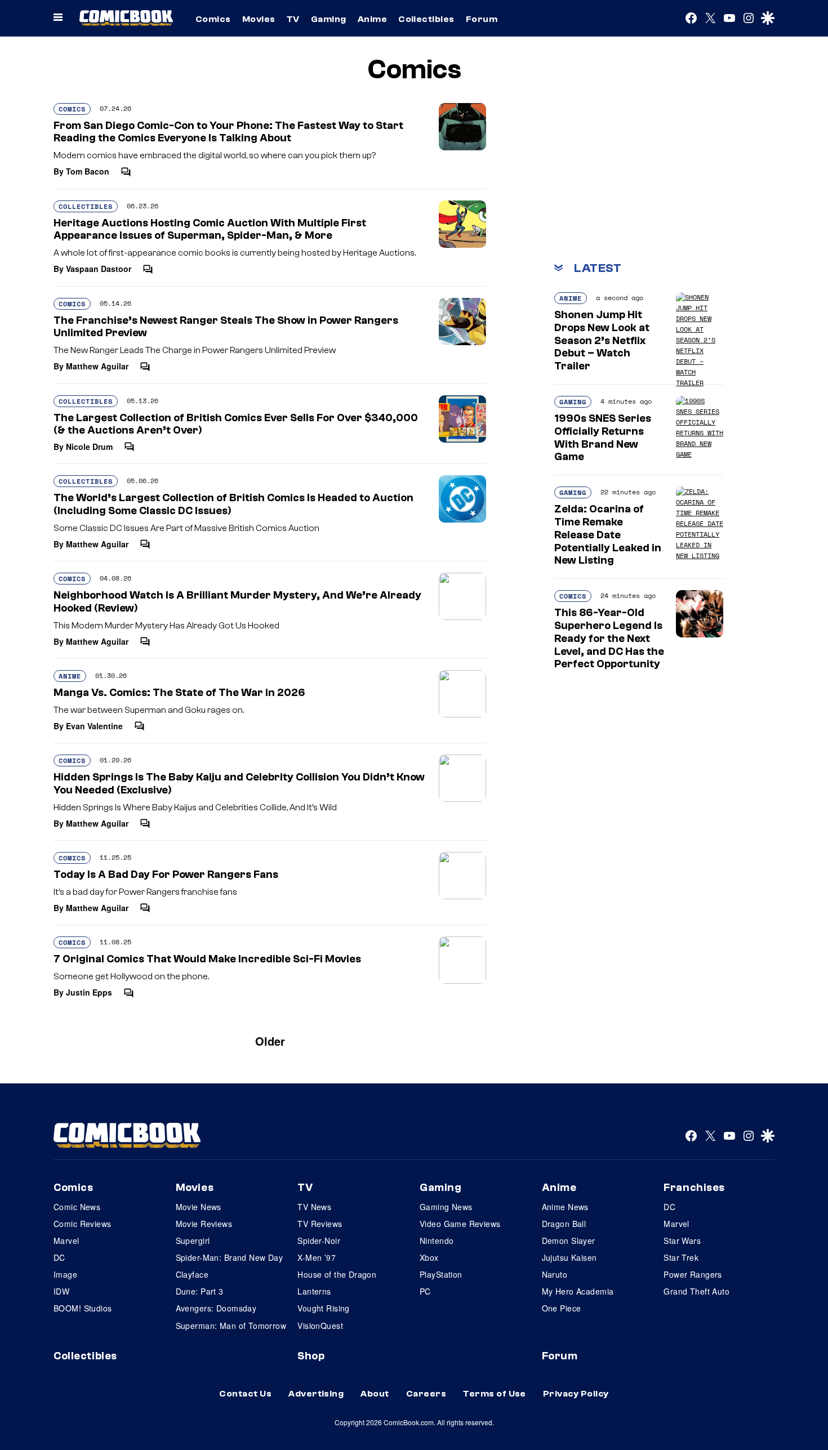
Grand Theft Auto (696, 1291)
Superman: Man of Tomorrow (231, 1325)
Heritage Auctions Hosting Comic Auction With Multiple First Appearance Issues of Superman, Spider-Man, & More (210, 229)
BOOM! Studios (83, 1308)
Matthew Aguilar (97, 366)
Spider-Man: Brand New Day (229, 1257)
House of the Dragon (336, 1274)
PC (425, 1291)
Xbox (429, 1257)
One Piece (561, 1308)
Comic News (77, 1206)
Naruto (555, 1274)
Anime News (565, 1206)
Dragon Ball (564, 1223)
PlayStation (441, 1274)
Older (270, 1041)
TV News (314, 1206)
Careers (426, 1394)
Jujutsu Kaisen (569, 1257)
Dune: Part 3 (200, 1291)
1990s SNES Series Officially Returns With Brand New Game (602, 437)
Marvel (66, 1240)
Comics (213, 19)
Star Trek (681, 1257)
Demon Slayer (568, 1240)
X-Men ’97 (316, 1257)
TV (293, 19)
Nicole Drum (89, 446)
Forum (481, 19)
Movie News (198, 1206)
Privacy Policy (576, 1394)
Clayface (192, 1274)
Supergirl (193, 1240)
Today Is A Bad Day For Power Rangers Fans (166, 874)
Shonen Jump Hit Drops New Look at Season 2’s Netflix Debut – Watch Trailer (601, 340)
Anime (372, 19)
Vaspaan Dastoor (98, 268)
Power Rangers (693, 1274)
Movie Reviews (204, 1223)
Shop (310, 1356)
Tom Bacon (87, 171)
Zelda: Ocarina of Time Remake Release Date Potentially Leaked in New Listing (607, 534)
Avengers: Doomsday (216, 1308)
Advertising (316, 1394)
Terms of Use (494, 1394)
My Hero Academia (578, 1291)
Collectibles (426, 19)
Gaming (328, 19)
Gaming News (446, 1206)
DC (59, 1257)
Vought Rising (323, 1308)
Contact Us (245, 1394)
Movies (258, 19)
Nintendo (436, 1240)
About (374, 1394)
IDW (61, 1291)
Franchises (694, 1187)
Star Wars (682, 1240)
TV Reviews (319, 1223)
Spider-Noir (318, 1240)
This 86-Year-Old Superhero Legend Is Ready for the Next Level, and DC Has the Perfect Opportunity (609, 638)
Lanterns (314, 1291)
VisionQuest (320, 1325)
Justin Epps (89, 992)
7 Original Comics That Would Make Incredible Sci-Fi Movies (207, 959)
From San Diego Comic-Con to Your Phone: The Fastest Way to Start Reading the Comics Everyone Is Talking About (228, 132)
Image (65, 1274)
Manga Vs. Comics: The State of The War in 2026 (179, 692)
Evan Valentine (94, 725)
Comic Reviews (82, 1223)
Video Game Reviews (460, 1223)
